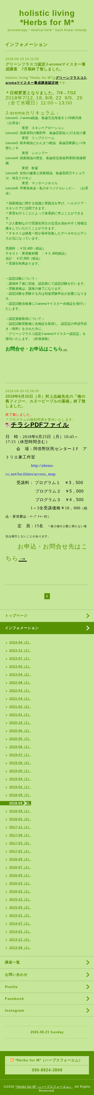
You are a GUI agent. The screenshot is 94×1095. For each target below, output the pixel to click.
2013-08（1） (20, 947)
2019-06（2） (20, 763)
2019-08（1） (20, 747)
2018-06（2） (20, 803)
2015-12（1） (20, 899)
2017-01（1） (20, 851)
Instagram (14, 1010)
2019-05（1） (20, 771)
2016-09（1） (20, 859)
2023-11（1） (20, 650)
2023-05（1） (20, 666)
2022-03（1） (20, 690)
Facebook (14, 999)
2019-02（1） (20, 787)
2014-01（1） (20, 931)
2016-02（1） (20, 891)
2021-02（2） (20, 706)
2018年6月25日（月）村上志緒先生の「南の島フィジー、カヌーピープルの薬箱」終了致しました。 (46, 401)
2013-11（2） (20, 939)
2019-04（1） (20, 779)
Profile (11, 987)
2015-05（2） (20, 907)
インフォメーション (22, 628)
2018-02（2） (20, 819)
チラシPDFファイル (40, 424)
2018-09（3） (20, 795)
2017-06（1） (20, 835)
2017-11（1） (20, 827)
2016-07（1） (20, 867)
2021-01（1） (20, 714)
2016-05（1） (20, 875)
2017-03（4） (20, 843)
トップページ (16, 616)
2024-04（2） (20, 642)
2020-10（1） (20, 722)
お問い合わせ (16, 974)
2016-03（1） (20, 883)
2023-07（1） (20, 658)
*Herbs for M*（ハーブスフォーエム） (44, 1086)
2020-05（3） (20, 739)
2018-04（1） (20, 811)
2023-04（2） (20, 674)
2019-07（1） (20, 755)
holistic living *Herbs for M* (47, 18)
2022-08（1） (20, 682)
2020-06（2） (20, 731)
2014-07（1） (20, 923)
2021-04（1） (20, 698)
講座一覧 (12, 962)
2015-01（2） (20, 915)
